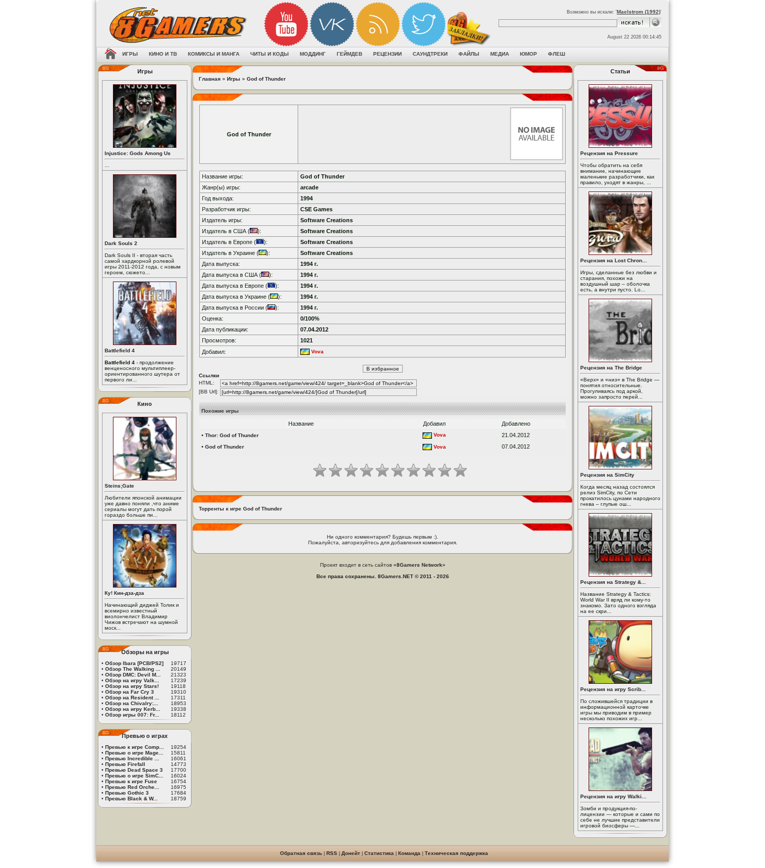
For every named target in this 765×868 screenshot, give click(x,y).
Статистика (379, 853)
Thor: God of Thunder (232, 435)
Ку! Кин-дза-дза (124, 593)
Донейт (350, 853)
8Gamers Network (419, 565)
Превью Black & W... (131, 798)
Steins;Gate (119, 486)
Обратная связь (301, 853)
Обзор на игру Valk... (132, 680)
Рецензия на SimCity (607, 475)
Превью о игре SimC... (134, 775)
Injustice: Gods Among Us (138, 153)
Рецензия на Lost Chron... (613, 260)
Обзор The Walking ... (132, 669)
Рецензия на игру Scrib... (613, 689)
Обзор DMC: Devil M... (133, 675)
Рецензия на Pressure (609, 153)
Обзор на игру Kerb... (132, 709)
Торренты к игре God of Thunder (240, 509)
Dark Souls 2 (121, 243)
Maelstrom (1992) (638, 12)
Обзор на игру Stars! (132, 686)
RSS (331, 853)
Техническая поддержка (456, 853)
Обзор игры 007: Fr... (132, 715)
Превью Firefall (125, 764)
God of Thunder (266, 79)
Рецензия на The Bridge (611, 368)
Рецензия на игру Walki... (613, 796)
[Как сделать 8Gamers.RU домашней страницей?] (111, 54)
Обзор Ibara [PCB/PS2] (134, 663)
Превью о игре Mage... (134, 753)
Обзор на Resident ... (132, 697)
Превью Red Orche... (132, 787)
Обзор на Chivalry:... (131, 703)
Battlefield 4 (120, 350)
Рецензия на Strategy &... (613, 582)
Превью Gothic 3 (127, 793)
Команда (409, 853)
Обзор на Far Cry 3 (129, 692)
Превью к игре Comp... (134, 747)
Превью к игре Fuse (131, 781)
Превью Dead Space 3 (134, 770)
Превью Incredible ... (132, 758)
